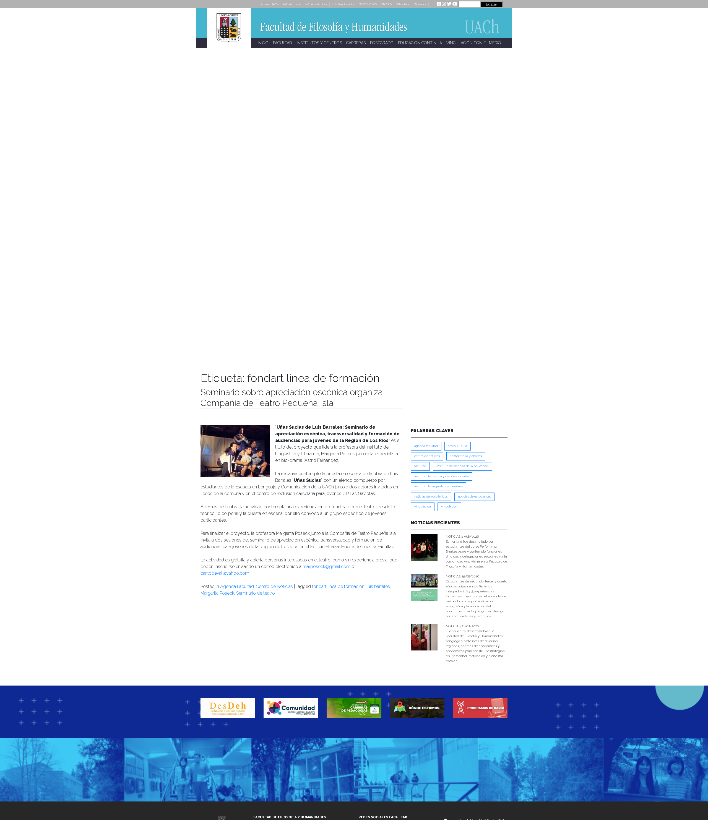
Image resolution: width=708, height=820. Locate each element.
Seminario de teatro (255, 593)
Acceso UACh (269, 4)
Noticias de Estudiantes (474, 496)
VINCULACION (422, 506)
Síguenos (420, 4)
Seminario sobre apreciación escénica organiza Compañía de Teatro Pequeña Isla (292, 397)
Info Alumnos (292, 4)
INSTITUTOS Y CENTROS (319, 43)
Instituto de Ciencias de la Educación (462, 466)
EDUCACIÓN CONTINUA (420, 43)
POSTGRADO (382, 43)
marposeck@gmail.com (326, 566)
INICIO (263, 43)
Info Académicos (316, 4)
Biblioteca (403, 4)
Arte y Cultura (457, 446)
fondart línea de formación (338, 586)
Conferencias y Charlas (466, 456)
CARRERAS (356, 43)
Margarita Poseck (217, 593)
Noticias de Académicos (431, 496)
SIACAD (386, 4)
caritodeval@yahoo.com (225, 573)
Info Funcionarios (343, 4)
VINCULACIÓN (449, 506)
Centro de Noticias (274, 586)
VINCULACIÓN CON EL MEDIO (473, 43)
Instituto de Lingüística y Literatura (438, 486)
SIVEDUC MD (368, 4)
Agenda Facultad (237, 586)
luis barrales (378, 586)
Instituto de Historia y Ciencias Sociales (441, 476)
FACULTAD (282, 43)
